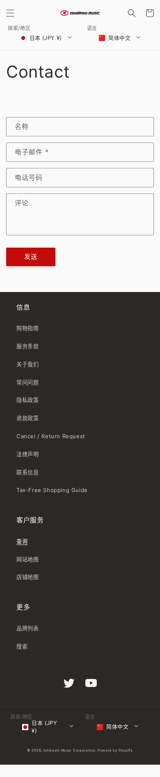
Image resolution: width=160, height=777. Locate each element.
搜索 (21, 646)
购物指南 (27, 328)
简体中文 (119, 37)
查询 (21, 541)
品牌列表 (27, 628)
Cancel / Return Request (50, 436)
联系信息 (27, 472)
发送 (30, 256)
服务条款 (27, 346)
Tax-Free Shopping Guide (52, 490)
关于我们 (27, 364)
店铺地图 (27, 577)
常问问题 (27, 382)
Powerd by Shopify (115, 750)
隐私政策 (27, 400)
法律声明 (27, 454)
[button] (10, 13)
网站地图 (27, 559)
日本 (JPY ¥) (46, 37)
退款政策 (27, 418)
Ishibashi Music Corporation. (70, 750)
